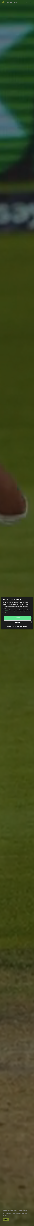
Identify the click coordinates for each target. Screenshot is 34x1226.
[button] (17, 626)
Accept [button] (18, 618)
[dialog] (17, 613)
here (6, 610)
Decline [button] (17, 622)
